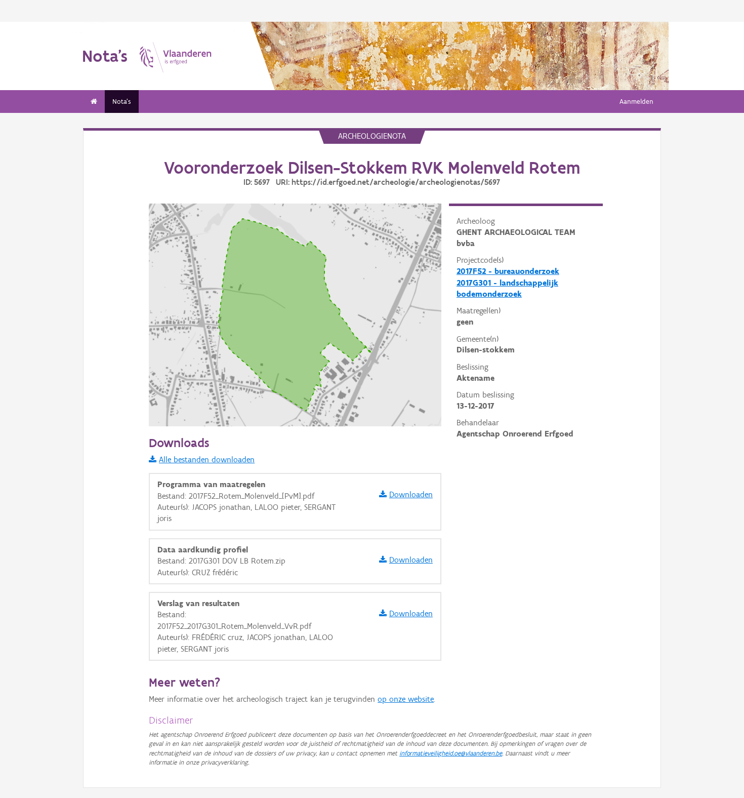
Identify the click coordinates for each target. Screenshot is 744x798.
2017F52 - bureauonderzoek (508, 271)
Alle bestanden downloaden (207, 459)
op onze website (406, 699)
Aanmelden (636, 101)
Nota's (121, 101)
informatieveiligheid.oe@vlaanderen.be (450, 753)
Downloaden (411, 494)
